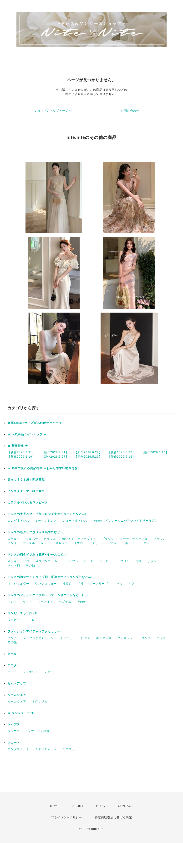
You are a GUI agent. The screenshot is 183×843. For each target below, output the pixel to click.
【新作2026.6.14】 (155, 452)
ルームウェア (17, 694)
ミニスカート (71, 749)
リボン (152, 561)
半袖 (80, 583)
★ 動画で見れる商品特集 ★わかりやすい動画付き (43, 468)
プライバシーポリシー (66, 817)
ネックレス (104, 638)
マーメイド (45, 601)
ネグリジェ (39, 701)
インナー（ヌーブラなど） (26, 638)
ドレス (33, 620)
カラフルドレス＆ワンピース (28, 502)
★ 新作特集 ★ (18, 445)
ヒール (12, 653)
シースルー (107, 561)
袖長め (67, 583)
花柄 (138, 561)
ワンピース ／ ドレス (22, 613)
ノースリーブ (98, 583)
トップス (14, 724)
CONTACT (125, 806)
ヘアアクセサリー (63, 638)
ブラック (108, 538)
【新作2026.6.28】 (88, 452)
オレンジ (62, 543)
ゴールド (14, 538)
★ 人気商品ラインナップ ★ (27, 434)
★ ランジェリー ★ (21, 713)
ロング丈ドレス (18, 520)
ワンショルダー (46, 583)
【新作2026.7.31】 (55, 452)
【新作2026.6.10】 (21, 456)
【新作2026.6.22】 (121, 452)
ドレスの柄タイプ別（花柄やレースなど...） (38, 554)
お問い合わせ (130, 110)
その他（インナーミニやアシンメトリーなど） (125, 520)
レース (88, 561)
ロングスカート (18, 749)
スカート (14, 742)
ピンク (12, 543)
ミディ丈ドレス (46, 520)
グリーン (98, 543)
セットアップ (17, 683)
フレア (12, 601)
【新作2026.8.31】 (21, 452)
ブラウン (159, 538)
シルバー (32, 538)
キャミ (118, 583)
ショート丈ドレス (74, 520)
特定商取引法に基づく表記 (113, 817)
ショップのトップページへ (52, 110)
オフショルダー (18, 583)
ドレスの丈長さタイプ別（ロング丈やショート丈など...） (48, 514)
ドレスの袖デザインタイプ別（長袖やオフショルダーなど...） (51, 577)
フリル (125, 561)
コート (12, 672)
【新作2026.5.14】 (121, 456)
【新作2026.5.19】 (88, 456)
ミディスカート (46, 749)
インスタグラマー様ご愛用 (26, 491)
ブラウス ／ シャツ (21, 731)
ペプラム (65, 601)
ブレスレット (126, 638)
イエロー (80, 543)
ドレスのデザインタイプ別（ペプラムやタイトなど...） (46, 595)
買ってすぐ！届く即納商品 (26, 479)
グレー (147, 543)
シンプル (72, 561)
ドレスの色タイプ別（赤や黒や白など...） (37, 532)
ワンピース (15, 620)
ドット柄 (14, 565)
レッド (45, 543)
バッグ (161, 638)
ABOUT (77, 806)
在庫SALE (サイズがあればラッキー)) (34, 422)
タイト (27, 601)
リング (146, 638)
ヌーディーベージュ (134, 538)
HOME (55, 806)
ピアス (85, 638)
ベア (132, 583)
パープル (29, 543)
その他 (30, 565)
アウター (14, 665)
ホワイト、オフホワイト (79, 538)
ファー (48, 672)
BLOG (100, 806)
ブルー (114, 543)
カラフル (50, 538)
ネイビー (131, 543)
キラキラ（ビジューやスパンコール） (34, 561)
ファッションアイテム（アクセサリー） (35, 631)
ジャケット (30, 672)
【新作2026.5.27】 (55, 456)
